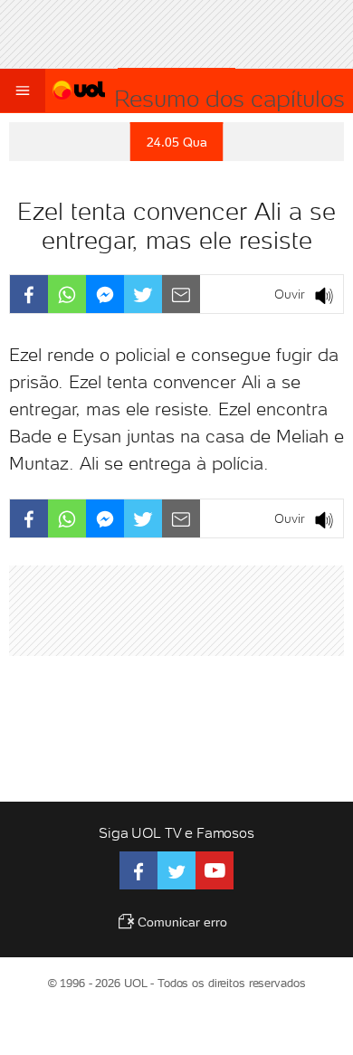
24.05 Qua (177, 142)
